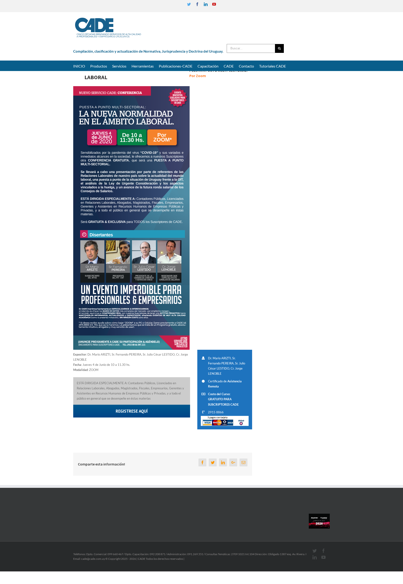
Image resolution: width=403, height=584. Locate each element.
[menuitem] (81, 66)
